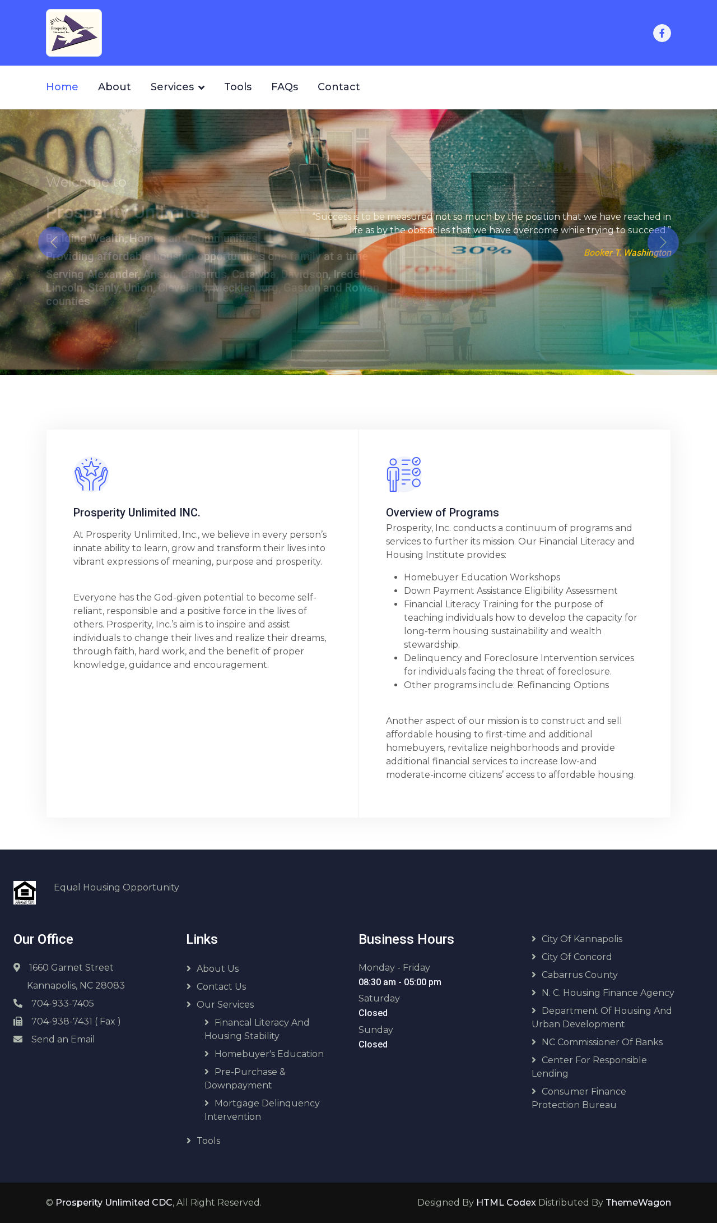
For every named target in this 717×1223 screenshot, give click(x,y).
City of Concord (577, 951)
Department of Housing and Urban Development (602, 1012)
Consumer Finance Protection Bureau (579, 1093)
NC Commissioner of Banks (602, 1036)
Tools (238, 87)
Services (172, 87)
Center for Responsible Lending (589, 1061)
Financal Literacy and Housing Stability (257, 1024)
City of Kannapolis (582, 933)
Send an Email (63, 1033)
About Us (218, 963)
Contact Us (221, 981)
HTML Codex (506, 1197)
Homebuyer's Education (269, 1048)
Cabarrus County (580, 969)
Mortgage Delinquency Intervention (262, 1104)
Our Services (225, 999)
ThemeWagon (638, 1197)
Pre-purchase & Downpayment (245, 1073)
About (114, 87)
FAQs (284, 87)
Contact (339, 87)
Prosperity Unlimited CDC (114, 1197)
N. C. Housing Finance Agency (608, 987)
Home (62, 87)
